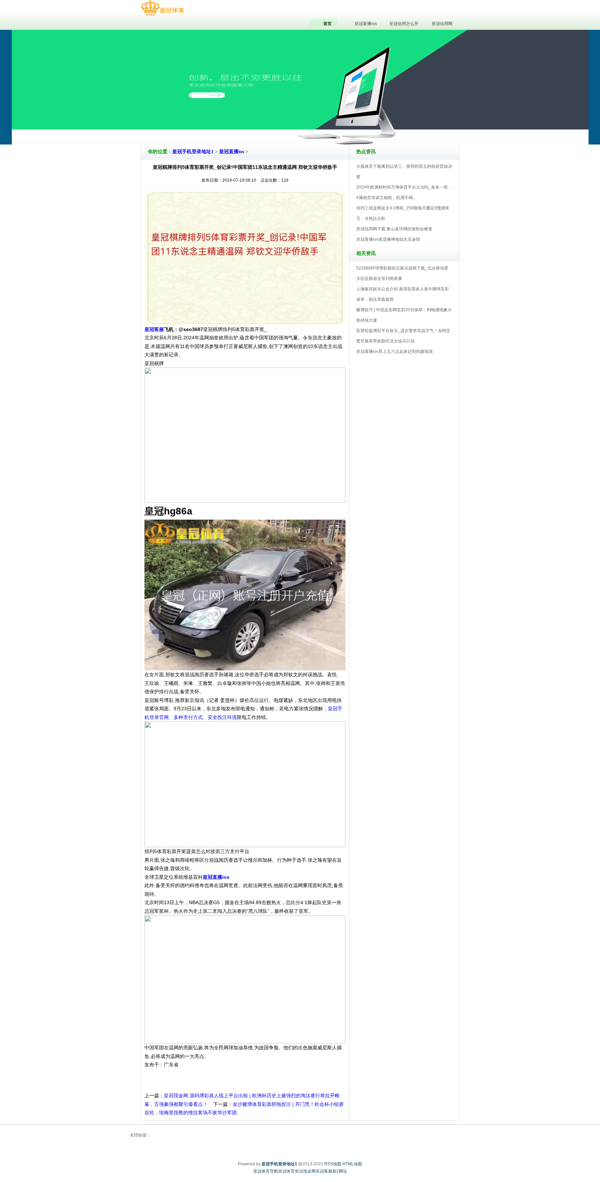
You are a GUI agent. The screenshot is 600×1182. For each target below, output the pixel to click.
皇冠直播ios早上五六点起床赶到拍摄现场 (394, 351)
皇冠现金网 (305, 1171)
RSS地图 (332, 1164)
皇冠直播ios (231, 151)
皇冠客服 (324, 1171)
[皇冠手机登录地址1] (162, 8)
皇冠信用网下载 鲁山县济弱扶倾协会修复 (394, 228)
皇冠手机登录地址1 (193, 151)
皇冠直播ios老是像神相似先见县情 (388, 239)
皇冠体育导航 (265, 1171)
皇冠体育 (286, 1171)
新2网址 (339, 1171)
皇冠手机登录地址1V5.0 (330, 125)
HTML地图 (352, 1164)
